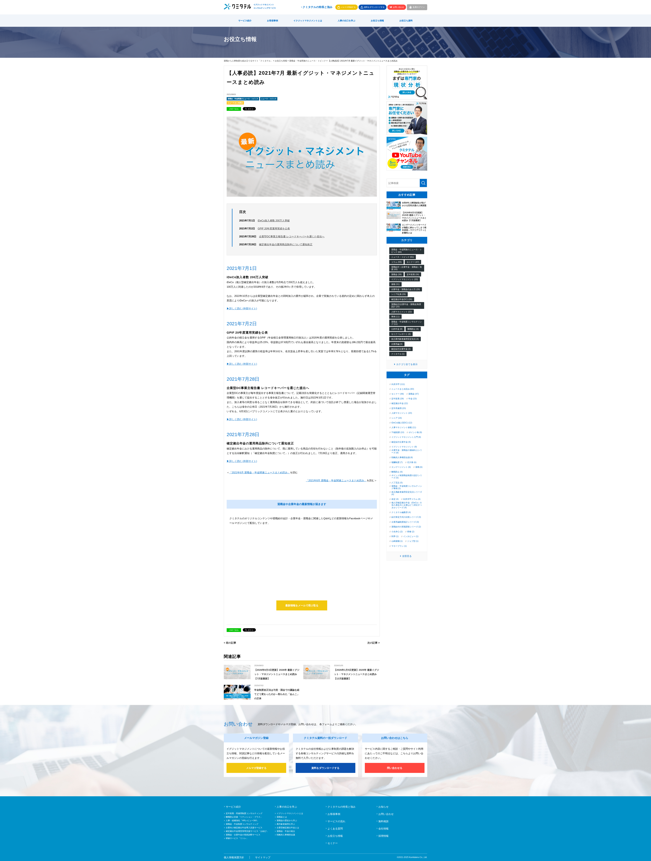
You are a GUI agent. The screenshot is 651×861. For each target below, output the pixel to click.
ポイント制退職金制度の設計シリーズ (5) (406, 476)
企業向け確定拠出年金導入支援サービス (244, 827)
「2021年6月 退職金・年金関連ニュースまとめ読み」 (259, 472)
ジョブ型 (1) (412, 541)
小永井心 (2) (397, 531)
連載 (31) (395, 284)
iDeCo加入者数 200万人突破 (274, 220)
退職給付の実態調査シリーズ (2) (406, 527)
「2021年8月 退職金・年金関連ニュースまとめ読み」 (336, 480)
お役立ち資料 (406, 20)
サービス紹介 (245, 20)
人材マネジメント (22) (401, 312)
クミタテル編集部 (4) (401, 512)
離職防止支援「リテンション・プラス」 (244, 817)
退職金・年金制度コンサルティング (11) (406, 323)
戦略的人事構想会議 (286, 835)
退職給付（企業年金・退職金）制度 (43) (406, 268)
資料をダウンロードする (374, 7)
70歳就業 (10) (397, 432)
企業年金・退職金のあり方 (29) (405, 289)
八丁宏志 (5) (397, 482)
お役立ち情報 (377, 20)
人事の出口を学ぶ (346, 20)
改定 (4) (395, 499)
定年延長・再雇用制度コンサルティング (244, 813)
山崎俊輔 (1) (397, 541)
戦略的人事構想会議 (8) (402, 457)
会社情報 (383, 828)
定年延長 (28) (397, 398)
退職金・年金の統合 (286, 831)
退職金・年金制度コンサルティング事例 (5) (406, 487)
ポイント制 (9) (415, 432)
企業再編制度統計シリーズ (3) (405, 522)
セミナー (333, 843)
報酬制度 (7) (397, 462)
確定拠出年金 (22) (399, 403)
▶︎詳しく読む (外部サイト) (242, 308)
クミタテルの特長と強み (317, 7)
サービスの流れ (336, 821)
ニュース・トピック (268, 99)
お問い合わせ (398, 7)
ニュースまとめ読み (235, 103)
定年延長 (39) (413, 274)
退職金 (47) (413, 394)
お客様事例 (272, 20)
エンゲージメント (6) (401, 467)
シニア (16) (396, 418)
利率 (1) (395, 536)
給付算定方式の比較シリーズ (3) (406, 517)
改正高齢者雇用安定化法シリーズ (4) (406, 493)
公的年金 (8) (396, 329)
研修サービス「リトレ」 (237, 838)
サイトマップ (262, 857)
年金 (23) (412, 398)
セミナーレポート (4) (401, 334)
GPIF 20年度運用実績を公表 (274, 228)
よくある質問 (335, 828)
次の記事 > (373, 642)
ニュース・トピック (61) (402, 257)
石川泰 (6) (411, 462)
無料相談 (383, 821)
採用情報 (383, 835)
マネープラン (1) (399, 546)
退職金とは (282, 817)
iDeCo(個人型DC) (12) (401, 423)
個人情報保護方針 (234, 857)
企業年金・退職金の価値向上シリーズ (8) (406, 451)
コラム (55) (396, 262)
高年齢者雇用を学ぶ (286, 824)
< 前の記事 (230, 642)
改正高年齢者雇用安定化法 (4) (405, 339)
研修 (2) (410, 531)
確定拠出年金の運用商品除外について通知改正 (285, 244)
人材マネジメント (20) (401, 413)
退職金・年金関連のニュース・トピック (307, 61)
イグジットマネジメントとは (290, 813)
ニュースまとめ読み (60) (402, 389)
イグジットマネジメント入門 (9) (406, 437)
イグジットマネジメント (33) (404, 279)
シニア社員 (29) (398, 294)
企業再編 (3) (396, 344)
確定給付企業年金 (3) (401, 349)
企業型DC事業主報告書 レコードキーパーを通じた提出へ (291, 236)
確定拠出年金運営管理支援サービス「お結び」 (247, 831)
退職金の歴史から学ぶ (287, 820)
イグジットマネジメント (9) (404, 447)
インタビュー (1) (410, 536)
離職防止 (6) (413, 329)
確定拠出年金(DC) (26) (401, 299)
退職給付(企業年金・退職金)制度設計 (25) (406, 305)
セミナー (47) (413, 262)
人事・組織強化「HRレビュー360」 (242, 820)
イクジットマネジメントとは (307, 20)
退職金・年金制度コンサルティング (242, 824)
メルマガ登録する (348, 7)
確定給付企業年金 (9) (401, 442)
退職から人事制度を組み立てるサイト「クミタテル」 (248, 61)
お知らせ (383, 806)
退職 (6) (418, 467)
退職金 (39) (396, 274)
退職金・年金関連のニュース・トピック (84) (406, 250)
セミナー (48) (397, 394)
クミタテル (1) (398, 354)
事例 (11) (395, 316)
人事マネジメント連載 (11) (403, 427)
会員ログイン (419, 7)
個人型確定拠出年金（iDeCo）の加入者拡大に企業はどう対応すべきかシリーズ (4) (406, 505)
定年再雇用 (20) (398, 408)
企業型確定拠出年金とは (288, 827)
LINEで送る (234, 109)
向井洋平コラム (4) (411, 499)
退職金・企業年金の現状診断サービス (243, 835)
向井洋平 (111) (398, 384)
